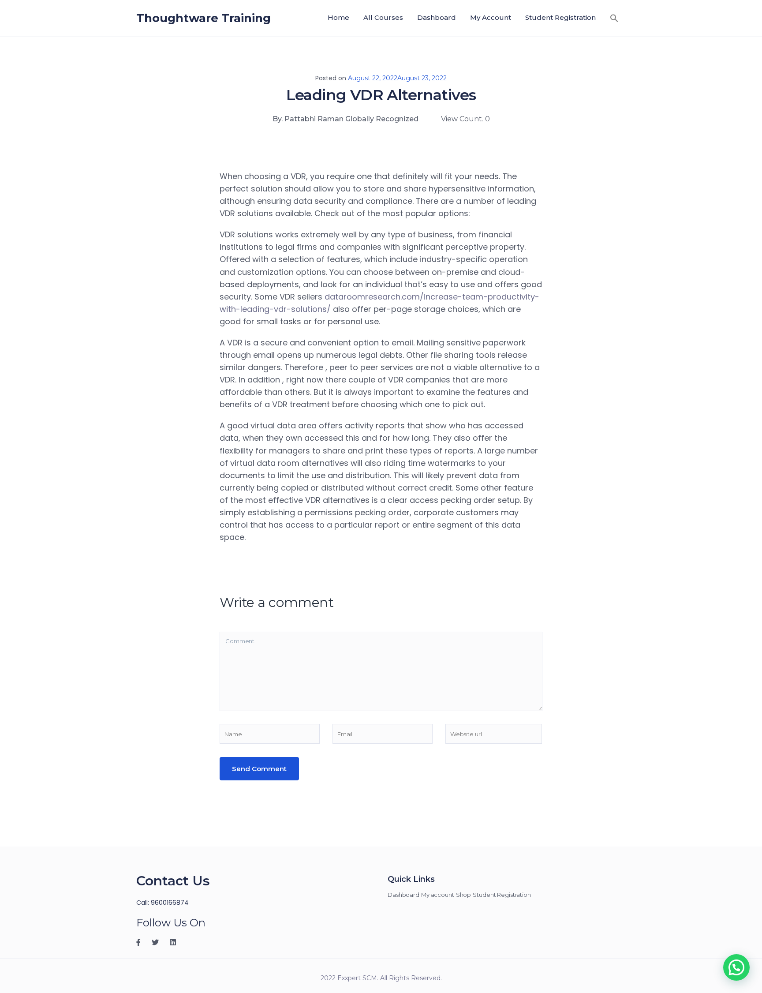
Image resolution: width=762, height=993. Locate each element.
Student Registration (560, 17)
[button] (614, 18)
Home (338, 17)
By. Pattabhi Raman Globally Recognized (345, 119)
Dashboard (436, 17)
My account (490, 17)
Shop (463, 894)
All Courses (383, 17)
